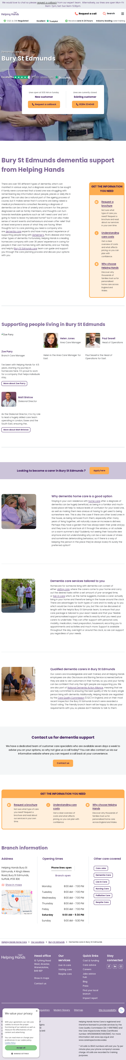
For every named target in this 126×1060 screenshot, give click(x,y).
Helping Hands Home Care (14, 942)
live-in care (59, 596)
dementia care (13, 231)
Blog (85, 981)
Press (85, 985)
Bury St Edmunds (56, 942)
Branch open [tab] (63, 875)
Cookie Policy (10, 1042)
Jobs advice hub (89, 975)
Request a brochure (107, 203)
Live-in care (64, 965)
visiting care (63, 589)
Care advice (89, 965)
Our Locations (37, 942)
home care (94, 501)
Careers (87, 969)
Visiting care (65, 969)
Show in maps (41, 978)
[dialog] (20, 1033)
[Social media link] (109, 966)
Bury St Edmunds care (25, 248)
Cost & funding (91, 960)
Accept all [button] (21, 1048)
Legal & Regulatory (40, 1010)
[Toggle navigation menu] (123, 14)
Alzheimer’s (38, 234)
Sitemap (78, 1010)
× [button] (37, 1011)
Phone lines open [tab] (61, 867)
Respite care (65, 973)
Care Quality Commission (71, 697)
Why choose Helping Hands (110, 265)
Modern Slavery (62, 1010)
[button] (21, 1053)
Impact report (90, 998)
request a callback (47, 2)
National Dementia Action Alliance (85, 687)
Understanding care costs (110, 234)
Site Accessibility (107, 1010)
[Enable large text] (121, 1010)
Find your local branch (90, 992)
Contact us (40, 983)
